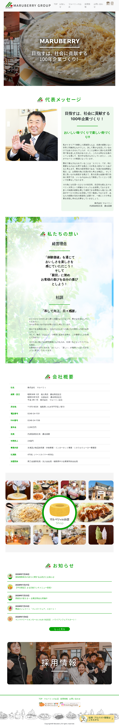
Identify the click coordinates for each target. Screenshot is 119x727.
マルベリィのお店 (74, 5)
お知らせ (62, 5)
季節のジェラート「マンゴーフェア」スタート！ (35, 609)
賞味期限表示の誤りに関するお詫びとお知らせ (34, 577)
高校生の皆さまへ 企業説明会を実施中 (31, 598)
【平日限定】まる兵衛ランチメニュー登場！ (34, 587)
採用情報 (87, 5)
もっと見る (59, 629)
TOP (56, 4)
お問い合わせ (98, 5)
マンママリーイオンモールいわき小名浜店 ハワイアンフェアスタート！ (46, 619)
